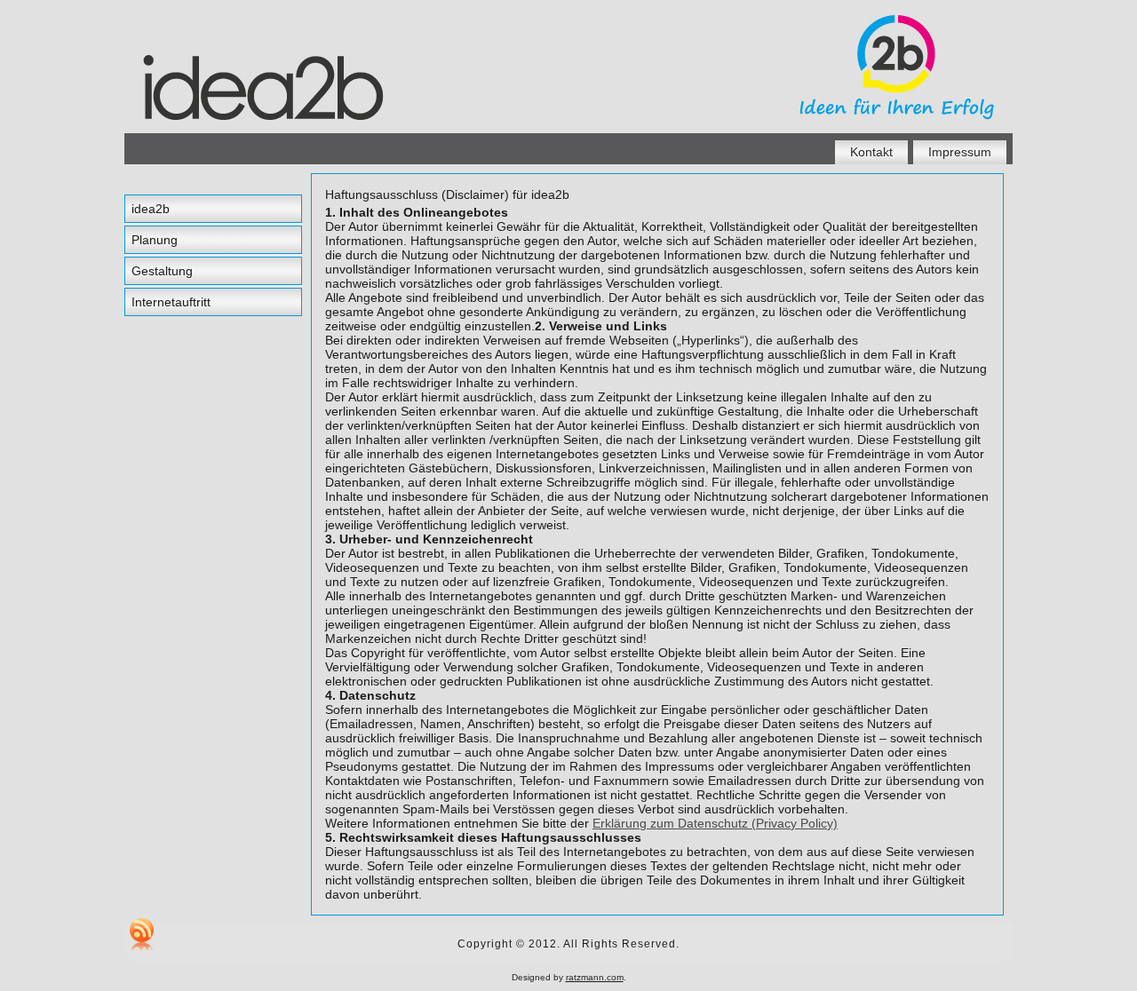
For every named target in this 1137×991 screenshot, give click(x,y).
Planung (154, 240)
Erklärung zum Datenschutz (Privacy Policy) (715, 823)
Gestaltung (162, 271)
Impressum (959, 152)
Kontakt (871, 152)
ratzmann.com (595, 977)
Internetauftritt (171, 302)
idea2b (150, 209)
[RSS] (142, 934)
